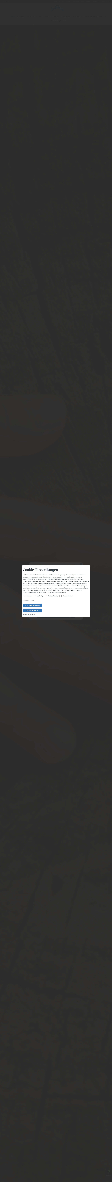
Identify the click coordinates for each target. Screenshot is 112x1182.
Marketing (40, 596)
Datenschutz (26, 614)
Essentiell (29, 596)
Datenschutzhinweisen (29, 592)
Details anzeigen (29, 600)
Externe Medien (67, 596)
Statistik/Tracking (53, 596)
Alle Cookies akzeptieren (32, 605)
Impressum (32, 614)
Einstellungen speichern (32, 610)
